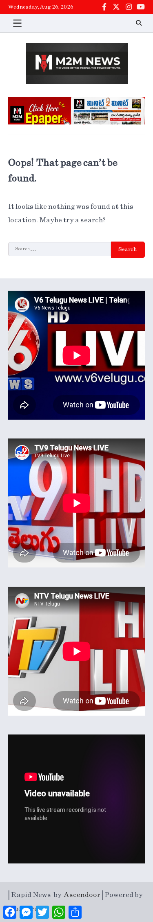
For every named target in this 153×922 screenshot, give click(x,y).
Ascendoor (82, 895)
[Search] (139, 23)
